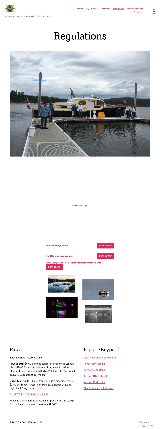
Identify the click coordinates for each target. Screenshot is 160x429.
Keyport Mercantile (94, 363)
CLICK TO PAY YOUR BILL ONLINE (29, 394)
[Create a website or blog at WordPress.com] (41, 422)
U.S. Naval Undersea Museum (100, 357)
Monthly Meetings (135, 8)
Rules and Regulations (57, 245)
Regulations (118, 8)
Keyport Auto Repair (95, 370)
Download (105, 245)
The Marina (105, 8)
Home (80, 8)
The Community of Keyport (98, 388)
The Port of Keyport (27, 422)
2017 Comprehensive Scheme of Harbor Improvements (73, 263)
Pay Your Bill (91, 8)
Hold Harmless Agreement (59, 256)
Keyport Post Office (94, 382)
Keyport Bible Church (96, 376)
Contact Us (138, 12)
